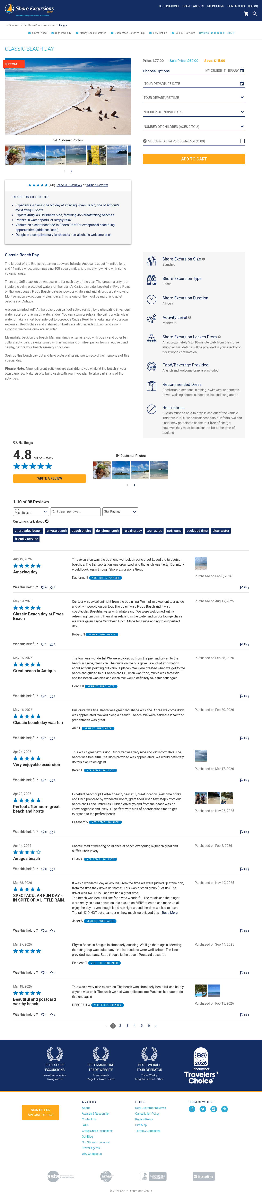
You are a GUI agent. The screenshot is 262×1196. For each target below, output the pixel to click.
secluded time (197, 531)
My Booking (215, 6)
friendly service (26, 539)
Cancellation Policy (147, 1113)
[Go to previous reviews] (106, 1026)
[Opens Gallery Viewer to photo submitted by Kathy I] (56, 155)
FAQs (85, 1125)
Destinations (169, 6)
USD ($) (253, 6)
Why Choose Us (92, 1153)
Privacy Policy (144, 1119)
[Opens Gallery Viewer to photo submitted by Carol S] (96, 155)
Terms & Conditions (147, 1130)
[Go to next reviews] (156, 1026)
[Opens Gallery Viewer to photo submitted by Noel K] (117, 155)
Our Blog (87, 1136)
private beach (56, 531)
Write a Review (97, 185)
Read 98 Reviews (69, 185)
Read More (170, 913)
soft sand (174, 531)
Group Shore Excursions (97, 1130)
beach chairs (81, 531)
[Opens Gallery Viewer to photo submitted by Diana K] (15, 155)
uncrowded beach (28, 531)
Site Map (141, 1125)
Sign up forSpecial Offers (40, 1112)
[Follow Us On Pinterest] (224, 1109)
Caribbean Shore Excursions (39, 25)
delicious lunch (107, 531)
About (86, 1108)
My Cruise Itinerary (222, 71)
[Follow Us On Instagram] (213, 1109)
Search (255, 14)
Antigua (63, 25)
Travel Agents (193, 6)
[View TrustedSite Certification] (204, 1176)
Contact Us (236, 6)
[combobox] (31, 511)
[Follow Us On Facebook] (192, 1109)
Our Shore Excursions (96, 1142)
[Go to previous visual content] (64, 171)
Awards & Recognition (96, 1113)
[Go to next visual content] (71, 171)
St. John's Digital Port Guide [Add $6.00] (176, 141)
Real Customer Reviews (150, 1108)
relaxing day (133, 531)
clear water (220, 531)
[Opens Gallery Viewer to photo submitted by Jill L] (35, 155)
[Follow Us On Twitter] (203, 1109)
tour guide (154, 531)
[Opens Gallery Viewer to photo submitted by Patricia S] (76, 155)
